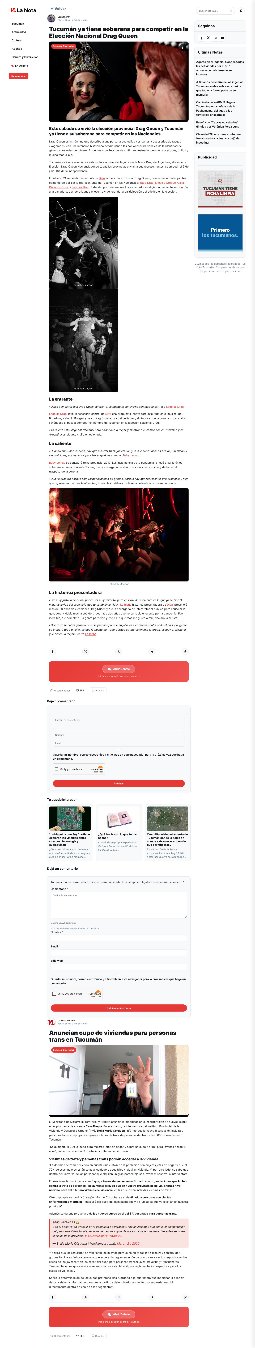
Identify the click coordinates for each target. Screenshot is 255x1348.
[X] (208, 37)
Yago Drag (146, 182)
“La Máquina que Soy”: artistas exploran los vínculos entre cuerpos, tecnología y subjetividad (70, 839)
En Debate (21, 65)
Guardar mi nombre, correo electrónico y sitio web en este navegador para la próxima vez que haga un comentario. (118, 756)
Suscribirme (18, 76)
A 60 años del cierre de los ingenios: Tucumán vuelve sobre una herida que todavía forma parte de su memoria (220, 88)
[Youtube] (222, 38)
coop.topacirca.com (228, 271)
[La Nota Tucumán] (52, 1022)
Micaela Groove (165, 182)
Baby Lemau (131, 455)
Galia (180, 182)
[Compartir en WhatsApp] (118, 651)
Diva (102, 178)
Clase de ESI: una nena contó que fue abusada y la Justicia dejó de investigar (218, 138)
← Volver (58, 9)
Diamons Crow (59, 187)
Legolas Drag (80, 187)
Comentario (60, 889)
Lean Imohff (64, 16)
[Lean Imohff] (52, 18)
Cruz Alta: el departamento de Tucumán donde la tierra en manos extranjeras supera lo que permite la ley (167, 839)
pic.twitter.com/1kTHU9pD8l (103, 1235)
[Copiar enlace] (185, 651)
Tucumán (18, 23)
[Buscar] (231, 11)
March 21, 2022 (128, 1243)
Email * (55, 946)
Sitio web (57, 960)
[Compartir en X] (85, 651)
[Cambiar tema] (241, 10)
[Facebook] (201, 38)
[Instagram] (215, 38)
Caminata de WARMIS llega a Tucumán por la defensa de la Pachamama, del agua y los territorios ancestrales (215, 108)
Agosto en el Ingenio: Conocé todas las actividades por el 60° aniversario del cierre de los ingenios (220, 68)
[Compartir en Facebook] (52, 651)
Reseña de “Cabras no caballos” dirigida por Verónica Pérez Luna (217, 124)
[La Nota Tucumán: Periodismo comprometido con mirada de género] (23, 10)
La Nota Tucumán (66, 1020)
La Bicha (125, 604)
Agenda (17, 48)
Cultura (17, 40)
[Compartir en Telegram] (151, 651)
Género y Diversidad (25, 57)
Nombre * (57, 932)
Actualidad (19, 32)
